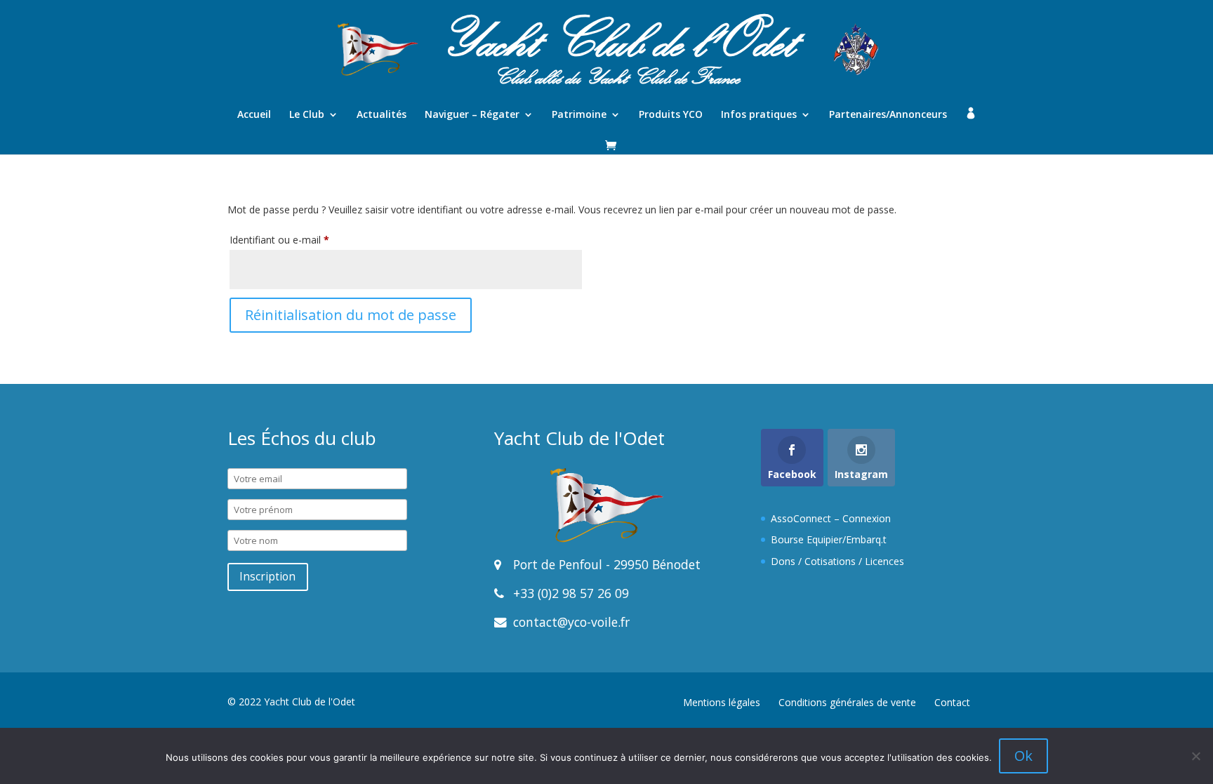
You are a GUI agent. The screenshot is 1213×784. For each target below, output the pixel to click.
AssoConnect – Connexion (831, 518)
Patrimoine (579, 115)
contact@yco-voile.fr (570, 621)
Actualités (381, 115)
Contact (952, 702)
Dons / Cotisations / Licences (837, 561)
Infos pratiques (759, 115)
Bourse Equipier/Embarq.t (829, 539)
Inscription (267, 576)
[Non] (1195, 756)
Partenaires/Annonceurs (888, 115)
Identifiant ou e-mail (304, 239)
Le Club (306, 115)
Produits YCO (671, 115)
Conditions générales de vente (847, 702)
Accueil (254, 115)
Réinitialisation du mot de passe (350, 314)
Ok (1023, 755)
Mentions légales (721, 702)
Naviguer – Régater (472, 115)
